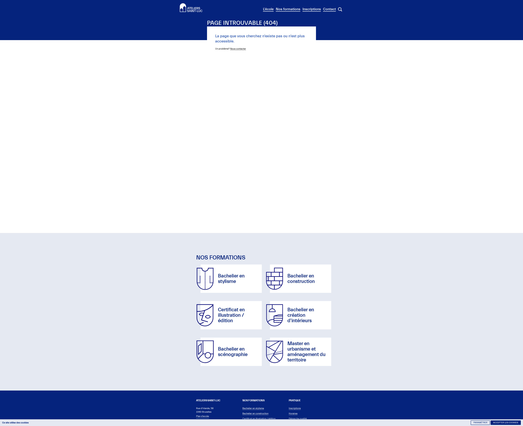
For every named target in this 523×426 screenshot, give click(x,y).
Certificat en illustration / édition (259, 418)
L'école (268, 9)
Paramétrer (480, 422)
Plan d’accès (202, 416)
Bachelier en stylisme (253, 408)
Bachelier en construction (255, 413)
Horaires (293, 413)
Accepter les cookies (505, 422)
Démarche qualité (298, 418)
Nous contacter (238, 48)
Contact (329, 9)
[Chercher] (340, 9)
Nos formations (288, 9)
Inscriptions (311, 9)
